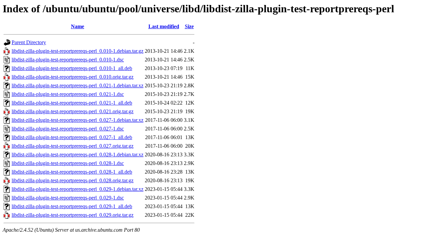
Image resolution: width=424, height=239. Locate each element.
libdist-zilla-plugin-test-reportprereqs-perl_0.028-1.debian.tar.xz (77, 154)
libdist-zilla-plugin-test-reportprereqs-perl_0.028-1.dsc (68, 163)
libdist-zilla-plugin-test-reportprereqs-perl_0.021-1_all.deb (72, 103)
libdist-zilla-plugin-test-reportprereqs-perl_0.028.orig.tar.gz (72, 180)
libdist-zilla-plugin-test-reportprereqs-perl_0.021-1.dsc (68, 94)
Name (77, 26)
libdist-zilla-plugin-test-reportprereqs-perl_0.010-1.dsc (68, 59)
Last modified (163, 26)
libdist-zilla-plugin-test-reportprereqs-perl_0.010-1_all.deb (72, 68)
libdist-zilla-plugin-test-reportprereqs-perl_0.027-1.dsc (68, 128)
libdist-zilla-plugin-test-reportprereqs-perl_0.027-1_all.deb (72, 137)
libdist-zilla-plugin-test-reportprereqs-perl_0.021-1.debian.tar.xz (77, 85)
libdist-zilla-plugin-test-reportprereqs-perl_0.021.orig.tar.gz (72, 111)
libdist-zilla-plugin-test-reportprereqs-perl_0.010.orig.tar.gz (72, 77)
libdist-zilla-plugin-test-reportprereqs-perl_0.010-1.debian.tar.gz (77, 51)
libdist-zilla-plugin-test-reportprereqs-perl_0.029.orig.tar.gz (72, 215)
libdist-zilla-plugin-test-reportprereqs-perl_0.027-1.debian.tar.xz (77, 120)
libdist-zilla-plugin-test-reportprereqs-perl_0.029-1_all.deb (72, 206)
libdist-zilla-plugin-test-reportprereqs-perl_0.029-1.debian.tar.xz (77, 189)
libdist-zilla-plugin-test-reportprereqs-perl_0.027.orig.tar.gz (72, 146)
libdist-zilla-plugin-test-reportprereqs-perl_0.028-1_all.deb (72, 172)
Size (189, 26)
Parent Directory (29, 42)
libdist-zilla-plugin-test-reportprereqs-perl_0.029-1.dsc (68, 197)
